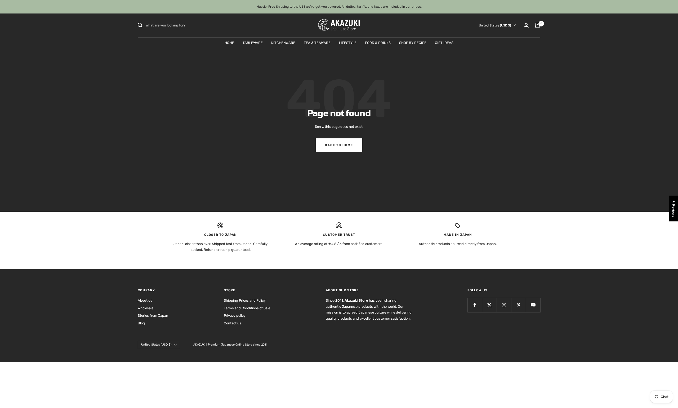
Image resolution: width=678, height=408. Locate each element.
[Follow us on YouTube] (533, 305)
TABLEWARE (253, 42)
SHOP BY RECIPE (412, 42)
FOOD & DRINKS (378, 42)
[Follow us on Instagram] (504, 305)
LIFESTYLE (347, 42)
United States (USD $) (495, 25)
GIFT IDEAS (444, 42)
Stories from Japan (153, 316)
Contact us (232, 323)
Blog (141, 323)
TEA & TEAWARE (317, 42)
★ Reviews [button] (674, 208)
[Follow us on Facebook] (474, 305)
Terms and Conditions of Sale (247, 308)
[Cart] (537, 25)
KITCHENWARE (283, 42)
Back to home (339, 145)
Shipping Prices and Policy (245, 300)
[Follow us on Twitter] (489, 305)
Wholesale (145, 308)
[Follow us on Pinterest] (518, 305)
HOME (229, 42)
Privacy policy (235, 316)
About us (145, 300)
